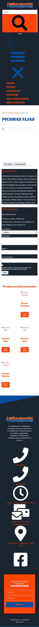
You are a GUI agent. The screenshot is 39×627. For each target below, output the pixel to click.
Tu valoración (6, 236)
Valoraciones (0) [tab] (20, 164)
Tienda (10, 37)
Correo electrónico (7, 257)
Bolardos (17, 113)
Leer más (25, 314)
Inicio (9, 35)
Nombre (4, 248)
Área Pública (11, 47)
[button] (19, 65)
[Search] (19, 23)
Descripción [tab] (8, 164)
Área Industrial (12, 45)
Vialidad (10, 42)
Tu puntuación (6, 229)
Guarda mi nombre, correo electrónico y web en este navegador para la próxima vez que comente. (16, 268)
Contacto (10, 40)
